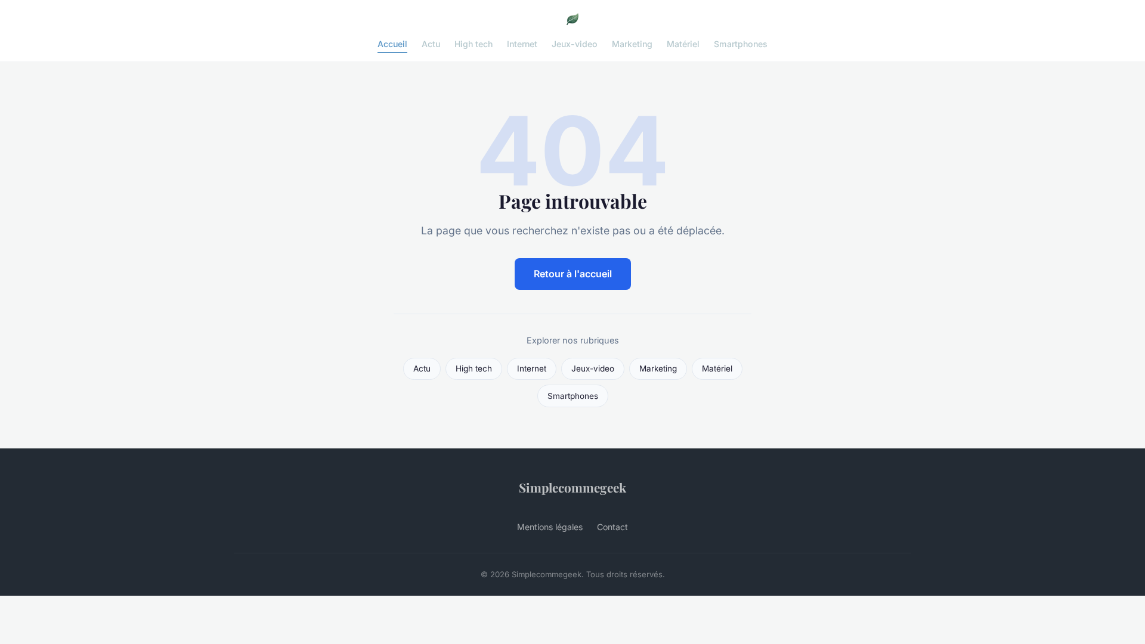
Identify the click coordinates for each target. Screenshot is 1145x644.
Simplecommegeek (572, 487)
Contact (612, 527)
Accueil (392, 44)
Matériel (683, 44)
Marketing (632, 44)
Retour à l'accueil (573, 274)
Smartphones (741, 44)
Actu (431, 44)
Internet (522, 44)
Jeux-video (575, 44)
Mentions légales (550, 527)
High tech (473, 44)
